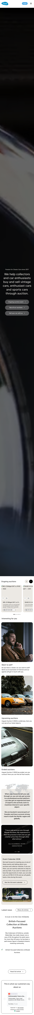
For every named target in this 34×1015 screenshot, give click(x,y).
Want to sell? (7, 665)
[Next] (31, 581)
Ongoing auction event (17, 302)
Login (25, 3)
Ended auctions (8, 769)
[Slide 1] (15, 851)
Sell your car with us (17, 313)
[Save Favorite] (3, 598)
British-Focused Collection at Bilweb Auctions (17, 924)
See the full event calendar (15, 882)
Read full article (17, 971)
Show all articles (24, 910)
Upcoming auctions (10, 718)
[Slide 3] (18, 851)
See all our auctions (17, 307)
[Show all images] (6, 598)
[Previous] (26, 581)
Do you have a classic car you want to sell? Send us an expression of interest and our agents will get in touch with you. (16, 670)
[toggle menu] (31, 3)
